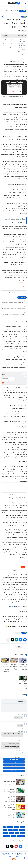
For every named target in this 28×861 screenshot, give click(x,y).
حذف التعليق (18, 750)
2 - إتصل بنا (21, 54)
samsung (22, 836)
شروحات (24, 16)
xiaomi (7, 836)
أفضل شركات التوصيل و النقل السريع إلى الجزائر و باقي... (13, 309)
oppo (17, 833)
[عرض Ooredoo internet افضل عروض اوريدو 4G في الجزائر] (20, 807)
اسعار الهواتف (14, 770)
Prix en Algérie (14, 762)
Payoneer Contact (14, 606)
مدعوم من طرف (16, 757)
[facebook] (20, 846)
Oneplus (22, 830)
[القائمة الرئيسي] (26, 3)
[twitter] (12, 846)
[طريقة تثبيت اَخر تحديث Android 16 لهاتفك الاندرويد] (20, 815)
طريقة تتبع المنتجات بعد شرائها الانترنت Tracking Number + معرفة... (13, 315)
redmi (5, 833)
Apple (23, 827)
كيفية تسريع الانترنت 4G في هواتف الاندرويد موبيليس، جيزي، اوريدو (9, 799)
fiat (5, 830)
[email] (13, 859)
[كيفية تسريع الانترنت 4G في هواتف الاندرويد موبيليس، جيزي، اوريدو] (20, 799)
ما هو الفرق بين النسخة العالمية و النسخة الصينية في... (13, 303)
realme (11, 833)
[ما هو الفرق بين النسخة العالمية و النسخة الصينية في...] (23, 660)
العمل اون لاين (14, 768)
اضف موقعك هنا (14, 759)
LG (5, 827)
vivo (15, 836)
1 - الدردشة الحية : (20, 51)
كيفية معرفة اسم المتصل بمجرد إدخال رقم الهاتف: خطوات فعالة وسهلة (9, 783)
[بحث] (2, 3)
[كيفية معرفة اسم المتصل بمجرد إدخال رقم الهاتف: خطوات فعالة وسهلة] (20, 782)
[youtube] (16, 846)
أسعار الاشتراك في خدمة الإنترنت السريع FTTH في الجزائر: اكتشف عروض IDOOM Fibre (9, 791)
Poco (16, 830)
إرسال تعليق (21, 701)
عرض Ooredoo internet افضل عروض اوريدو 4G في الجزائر (9, 807)
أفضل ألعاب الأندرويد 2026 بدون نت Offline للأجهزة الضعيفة (10, 10)
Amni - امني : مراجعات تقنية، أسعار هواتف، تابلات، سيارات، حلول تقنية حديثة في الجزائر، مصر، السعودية (13, 855)
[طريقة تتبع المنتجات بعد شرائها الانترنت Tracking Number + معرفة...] (5, 660)
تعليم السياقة (14, 765)
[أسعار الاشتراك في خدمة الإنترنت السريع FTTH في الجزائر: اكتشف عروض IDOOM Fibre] (20, 790)
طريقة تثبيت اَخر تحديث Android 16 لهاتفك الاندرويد (10, 816)
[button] (20, 639)
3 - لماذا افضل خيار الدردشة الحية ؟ (16, 56)
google (22, 833)
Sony (11, 830)
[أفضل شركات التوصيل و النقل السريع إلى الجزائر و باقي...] (14, 660)
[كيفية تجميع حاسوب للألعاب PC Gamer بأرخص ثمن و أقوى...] (23, 678)
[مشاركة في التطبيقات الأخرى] (8, 639)
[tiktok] (7, 846)
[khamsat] (15, 859)
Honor (17, 827)
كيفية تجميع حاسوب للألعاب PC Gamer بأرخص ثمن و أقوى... (23, 685)
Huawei (10, 827)
